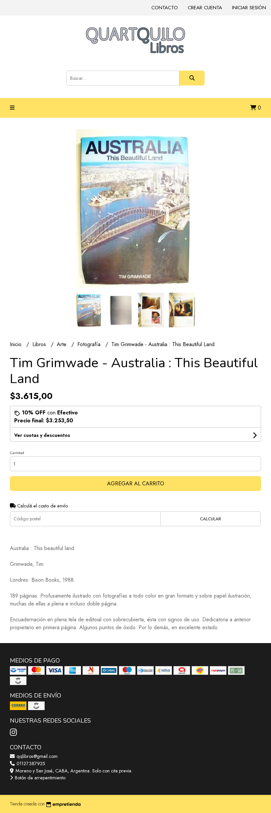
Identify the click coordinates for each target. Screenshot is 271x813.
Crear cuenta (205, 7)
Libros (40, 344)
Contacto (164, 7)
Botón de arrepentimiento (39, 777)
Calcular (210, 519)
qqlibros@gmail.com (36, 756)
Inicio (16, 344)
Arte (62, 344)
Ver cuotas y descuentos (42, 435)
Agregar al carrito (135, 483)
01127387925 (30, 763)
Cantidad (17, 452)
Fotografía (89, 344)
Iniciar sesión (249, 7)
